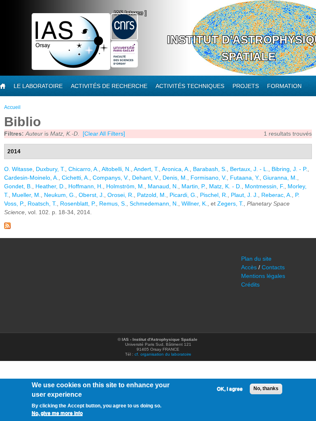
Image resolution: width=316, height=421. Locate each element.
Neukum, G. (59, 195)
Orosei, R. (120, 195)
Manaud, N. (163, 186)
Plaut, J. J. (244, 195)
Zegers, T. (230, 203)
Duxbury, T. (50, 169)
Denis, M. (175, 177)
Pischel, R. (214, 195)
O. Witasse (18, 169)
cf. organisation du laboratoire (163, 354)
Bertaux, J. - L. (249, 169)
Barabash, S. (210, 169)
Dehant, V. (145, 177)
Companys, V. (111, 177)
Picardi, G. (183, 195)
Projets (245, 86)
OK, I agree (230, 389)
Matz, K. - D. (225, 186)
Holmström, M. (125, 186)
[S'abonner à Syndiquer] (7, 227)
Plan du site (256, 258)
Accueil (12, 107)
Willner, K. (194, 203)
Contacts (273, 267)
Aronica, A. (176, 169)
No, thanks (266, 388)
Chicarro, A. (83, 169)
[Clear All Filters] (104, 133)
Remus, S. (112, 203)
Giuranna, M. (280, 177)
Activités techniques (190, 86)
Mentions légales (263, 276)
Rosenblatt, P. (78, 203)
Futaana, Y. (245, 177)
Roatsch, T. (42, 203)
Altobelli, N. (116, 169)
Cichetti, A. (75, 177)
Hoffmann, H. (85, 186)
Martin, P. (193, 186)
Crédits (250, 284)
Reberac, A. (276, 195)
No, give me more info (57, 413)
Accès (249, 267)
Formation (284, 86)
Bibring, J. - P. (289, 169)
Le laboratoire (38, 86)
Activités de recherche (109, 86)
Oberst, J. (91, 195)
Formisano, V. (209, 177)
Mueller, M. (26, 195)
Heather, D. (50, 186)
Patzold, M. (151, 195)
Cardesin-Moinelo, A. (31, 177)
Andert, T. (146, 169)
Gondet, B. (18, 186)
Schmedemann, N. (154, 203)
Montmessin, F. (264, 186)
